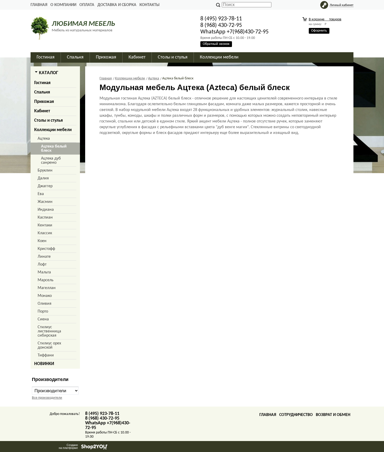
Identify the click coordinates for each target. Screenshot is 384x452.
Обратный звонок (216, 44)
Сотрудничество (296, 415)
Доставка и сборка (116, 5)
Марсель (46, 280)
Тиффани (46, 355)
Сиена (43, 319)
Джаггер (45, 186)
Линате (44, 257)
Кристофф (46, 249)
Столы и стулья (48, 120)
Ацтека (44, 139)
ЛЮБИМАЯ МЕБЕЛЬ (83, 24)
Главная (39, 5)
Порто (43, 311)
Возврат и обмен (333, 415)
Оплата (86, 5)
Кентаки (45, 225)
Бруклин (45, 170)
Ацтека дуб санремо (51, 160)
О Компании (63, 5)
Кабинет (42, 111)
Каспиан (45, 217)
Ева (41, 194)
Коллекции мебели (53, 130)
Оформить (319, 31)
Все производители (47, 398)
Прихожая (44, 101)
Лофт (42, 264)
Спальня (42, 92)
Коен (42, 241)
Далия (43, 178)
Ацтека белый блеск (54, 148)
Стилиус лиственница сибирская (49, 331)
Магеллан (47, 288)
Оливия (44, 304)
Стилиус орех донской (49, 345)
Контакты (149, 5)
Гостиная (42, 83)
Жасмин (45, 202)
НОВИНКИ (44, 364)
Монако (45, 296)
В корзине (325, 19)
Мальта (44, 272)
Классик (45, 233)
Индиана (46, 210)
